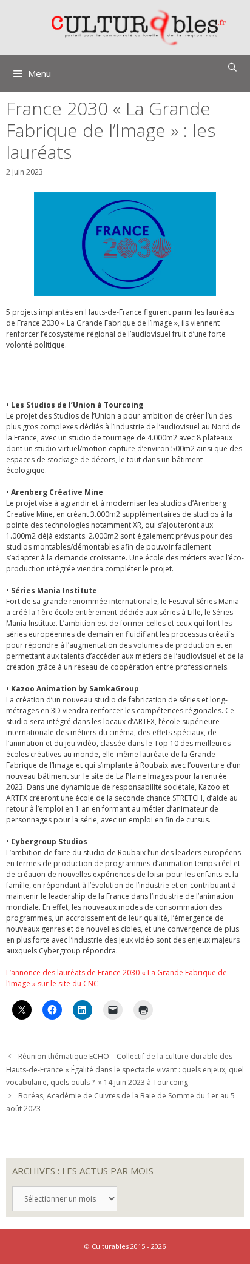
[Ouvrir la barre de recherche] (232, 67)
